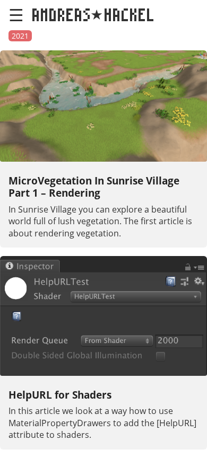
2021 (20, 36)
